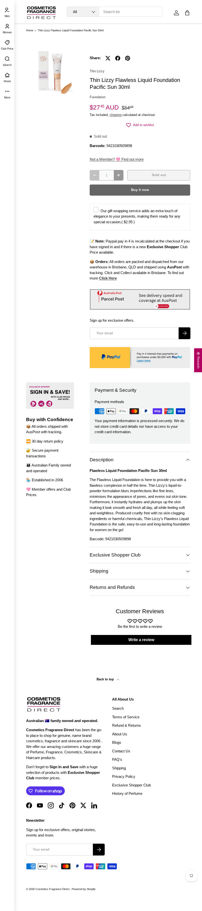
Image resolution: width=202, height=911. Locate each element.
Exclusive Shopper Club (131, 785)
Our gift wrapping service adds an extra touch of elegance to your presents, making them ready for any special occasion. (137, 216)
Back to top (106, 679)
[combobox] (114, 12)
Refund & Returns (126, 725)
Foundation (97, 97)
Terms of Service (125, 717)
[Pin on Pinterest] (128, 58)
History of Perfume (127, 793)
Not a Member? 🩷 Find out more (117, 159)
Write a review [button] (141, 640)
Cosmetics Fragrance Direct (52, 889)
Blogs (116, 742)
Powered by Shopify (84, 889)
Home (29, 30)
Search (118, 708)
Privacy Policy (123, 776)
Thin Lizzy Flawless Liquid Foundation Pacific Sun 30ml (70, 30)
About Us (119, 734)
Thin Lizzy (97, 71)
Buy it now (140, 190)
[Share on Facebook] (118, 58)
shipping (115, 115)
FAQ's (117, 759)
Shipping (119, 768)
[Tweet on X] (108, 58)
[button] (187, 12)
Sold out (159, 175)
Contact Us (121, 751)
